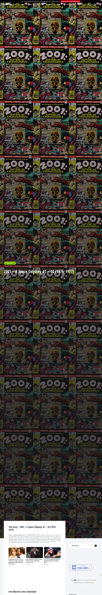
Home (22, 4)
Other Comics (69, 4)
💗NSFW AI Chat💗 (31, 4)
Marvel (58, 4)
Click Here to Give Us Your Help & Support (70, 1)
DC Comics (48, 4)
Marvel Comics (10, 263)
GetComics (8, 4)
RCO (41, 4)
